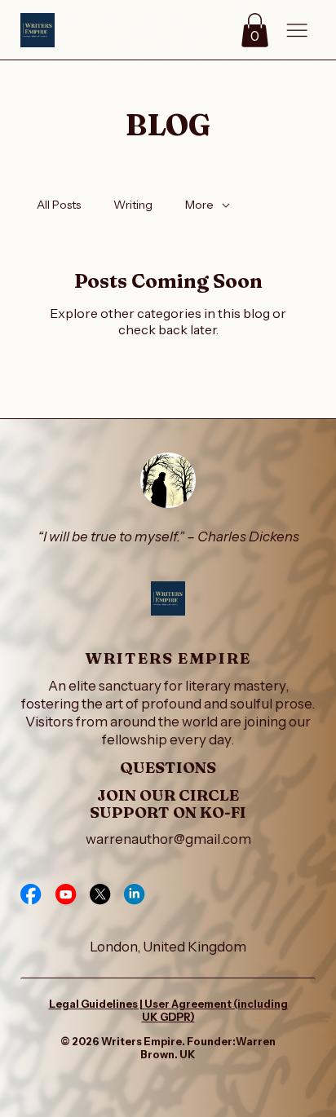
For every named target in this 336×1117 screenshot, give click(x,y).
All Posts (59, 204)
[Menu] (297, 30)
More (199, 204)
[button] (255, 30)
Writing (133, 204)
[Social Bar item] (30, 894)
